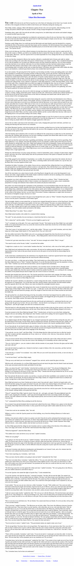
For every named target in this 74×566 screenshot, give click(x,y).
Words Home (24, 560)
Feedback (55, 560)
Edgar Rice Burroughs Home (37, 560)
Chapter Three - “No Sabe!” (44, 556)
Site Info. (48, 560)
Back (17, 560)
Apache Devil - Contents (29, 556)
